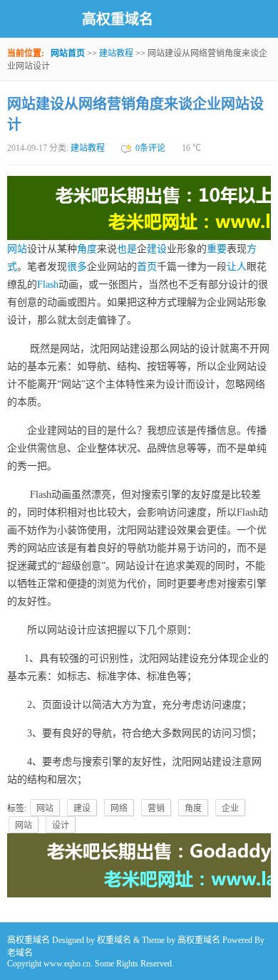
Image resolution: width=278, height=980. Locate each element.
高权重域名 (117, 19)
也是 (127, 249)
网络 (119, 808)
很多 (77, 266)
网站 (17, 249)
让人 (237, 266)
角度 (87, 249)
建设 (157, 249)
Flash (47, 284)
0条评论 (150, 148)
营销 (156, 808)
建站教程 (116, 53)
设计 (60, 825)
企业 (230, 808)
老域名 (20, 953)
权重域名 (114, 940)
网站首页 (68, 53)
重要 (217, 249)
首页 (147, 266)
